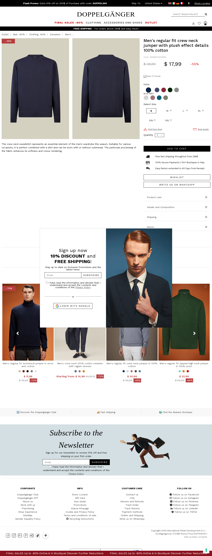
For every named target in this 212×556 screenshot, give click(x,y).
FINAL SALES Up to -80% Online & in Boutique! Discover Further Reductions (126, 553)
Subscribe (91, 275)
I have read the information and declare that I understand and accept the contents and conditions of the (74, 284)
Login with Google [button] (74, 306)
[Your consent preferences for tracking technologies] (206, 550)
